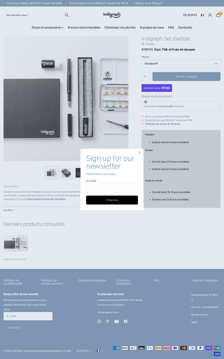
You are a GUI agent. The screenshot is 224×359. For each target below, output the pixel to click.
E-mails (92, 180)
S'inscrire (112, 200)
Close (140, 153)
